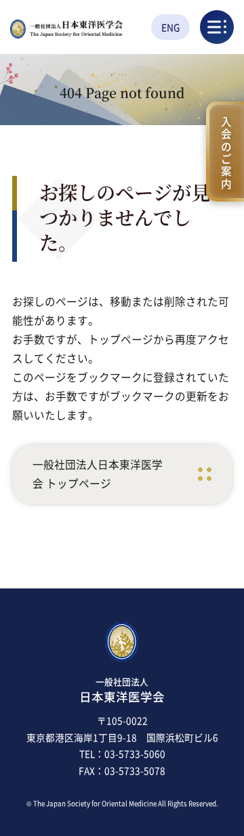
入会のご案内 (226, 151)
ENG (170, 27)
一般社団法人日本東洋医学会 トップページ (98, 474)
